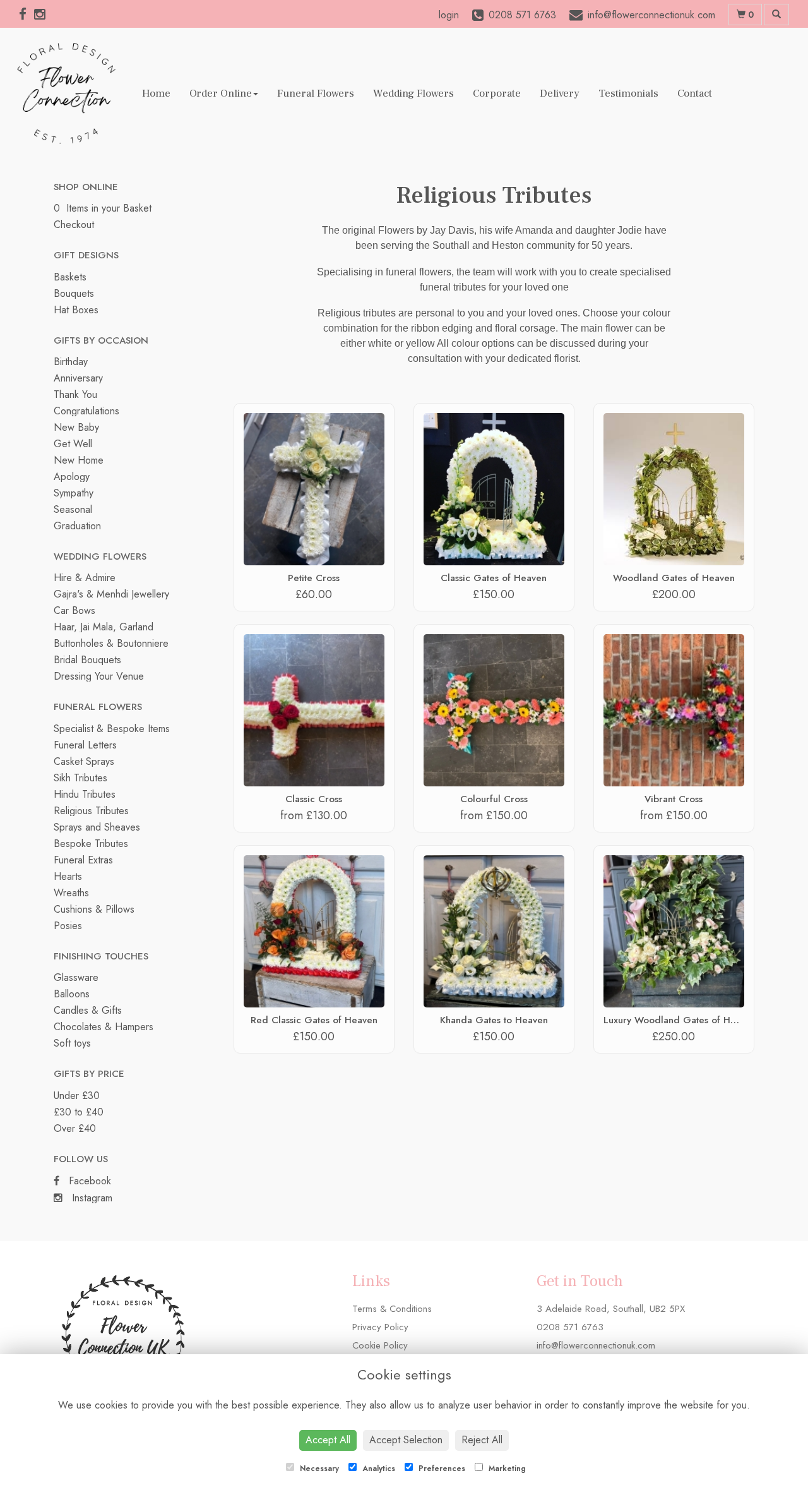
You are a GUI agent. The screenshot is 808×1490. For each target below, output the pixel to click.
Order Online (220, 93)
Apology (72, 476)
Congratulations (86, 411)
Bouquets (74, 293)
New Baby (76, 427)
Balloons (72, 994)
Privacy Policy (380, 1327)
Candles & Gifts (88, 1010)
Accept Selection (406, 1440)
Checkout (74, 224)
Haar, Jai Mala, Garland (103, 627)
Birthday (71, 361)
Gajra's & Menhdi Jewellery (111, 594)
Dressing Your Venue (99, 676)
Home (156, 93)
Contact (694, 93)
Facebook (88, 1181)
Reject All (481, 1440)
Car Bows (74, 610)
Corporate (497, 93)
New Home (79, 460)
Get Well (73, 443)
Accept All (328, 1440)
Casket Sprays (84, 761)
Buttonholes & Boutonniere (111, 643)
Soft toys (72, 1043)
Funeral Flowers (315, 93)
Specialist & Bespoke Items (112, 728)
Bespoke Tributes (91, 843)
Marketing (506, 1468)
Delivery (559, 93)
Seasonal (73, 509)
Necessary (318, 1468)
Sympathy (73, 493)
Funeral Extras (83, 860)
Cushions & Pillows (94, 909)
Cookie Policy (380, 1345)
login (449, 15)
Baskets (70, 277)
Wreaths (71, 893)
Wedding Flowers (413, 93)
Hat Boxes (76, 310)
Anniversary (78, 378)
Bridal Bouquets (87, 659)
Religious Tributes (91, 810)
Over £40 (75, 1128)
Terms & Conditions (392, 1309)
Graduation (77, 526)
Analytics (377, 1468)
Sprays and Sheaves (97, 827)
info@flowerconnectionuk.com (596, 1345)
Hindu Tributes (85, 794)
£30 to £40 (79, 1112)
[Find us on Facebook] (26, 14)
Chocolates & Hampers (103, 1026)
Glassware (76, 977)
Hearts (68, 876)
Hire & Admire (85, 577)
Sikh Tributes (80, 778)
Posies (68, 925)
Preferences (440, 1468)
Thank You (75, 394)
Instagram (90, 1198)
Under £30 (77, 1095)
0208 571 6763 (570, 1327)
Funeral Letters (85, 745)
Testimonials (628, 93)
